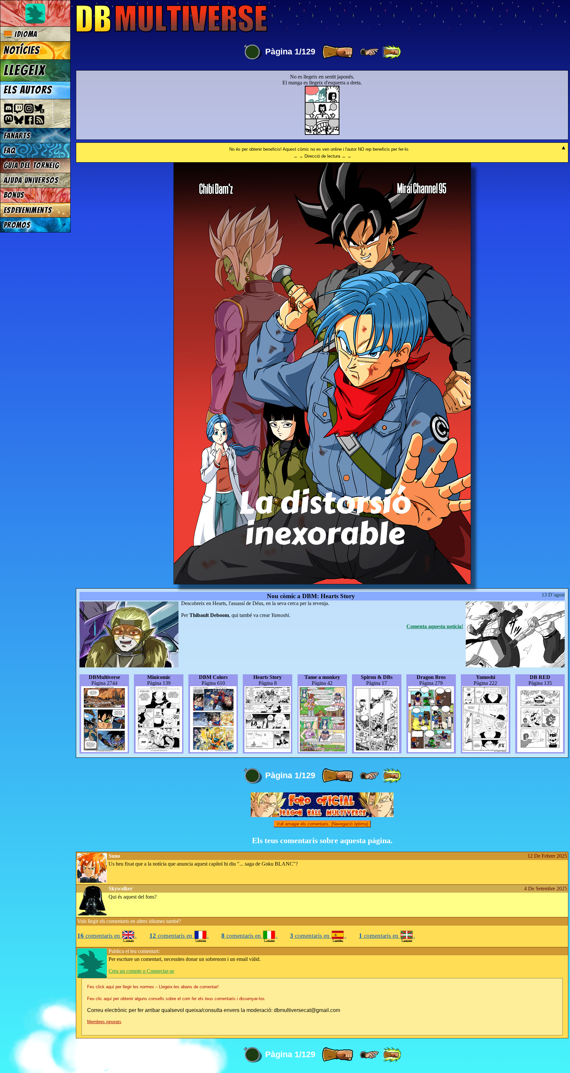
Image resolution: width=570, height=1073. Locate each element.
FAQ (10, 150)
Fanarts (17, 136)
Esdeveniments (28, 210)
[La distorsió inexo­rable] (322, 582)
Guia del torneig (31, 165)
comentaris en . (107, 935)
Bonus (14, 195)
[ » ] (337, 52)
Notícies (22, 50)
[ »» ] (391, 52)
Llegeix (24, 70)
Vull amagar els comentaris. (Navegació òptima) (322, 823)
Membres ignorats (104, 1021)
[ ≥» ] (369, 52)
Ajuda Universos (31, 180)
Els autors (28, 90)
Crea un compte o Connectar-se (141, 971)
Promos (17, 225)
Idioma (24, 34)
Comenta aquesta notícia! (434, 626)
